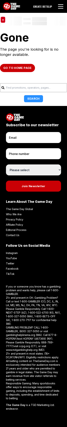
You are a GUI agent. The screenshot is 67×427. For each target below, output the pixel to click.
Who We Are (14, 214)
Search (33, 98)
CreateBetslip (42, 6)
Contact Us (12, 235)
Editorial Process (16, 229)
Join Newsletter (33, 186)
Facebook (12, 268)
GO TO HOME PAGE (17, 68)
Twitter (10, 263)
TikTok (10, 273)
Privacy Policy (14, 219)
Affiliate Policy (14, 224)
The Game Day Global (19, 209)
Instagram (12, 253)
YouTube (11, 258)
